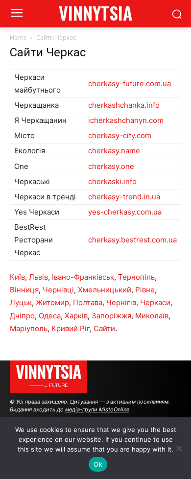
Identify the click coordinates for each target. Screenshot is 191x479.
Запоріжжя (111, 315)
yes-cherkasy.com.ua (125, 211)
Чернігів (121, 302)
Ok (98, 464)
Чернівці (58, 289)
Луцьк (21, 302)
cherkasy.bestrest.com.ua (132, 239)
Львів (38, 277)
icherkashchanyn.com (126, 120)
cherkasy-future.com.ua (129, 83)
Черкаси (155, 302)
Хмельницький (104, 289)
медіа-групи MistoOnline (97, 409)
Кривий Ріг (70, 328)
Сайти (104, 328)
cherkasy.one (111, 166)
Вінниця (24, 289)
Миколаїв (151, 315)
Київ (17, 277)
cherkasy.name (114, 150)
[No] (179, 448)
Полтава (87, 302)
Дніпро (22, 315)
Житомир (52, 302)
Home (18, 37)
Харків (76, 315)
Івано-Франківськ (83, 277)
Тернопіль (136, 277)
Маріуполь (29, 328)
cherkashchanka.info (124, 105)
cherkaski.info (112, 181)
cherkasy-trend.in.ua (124, 196)
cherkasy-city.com (119, 135)
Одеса (50, 315)
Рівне (145, 289)
